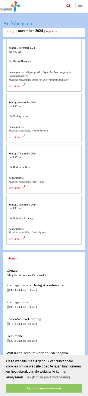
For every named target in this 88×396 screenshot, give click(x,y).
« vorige (10, 31)
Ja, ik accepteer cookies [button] (44, 388)
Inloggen (12, 258)
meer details (15, 86)
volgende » (51, 31)
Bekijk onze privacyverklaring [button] (47, 377)
